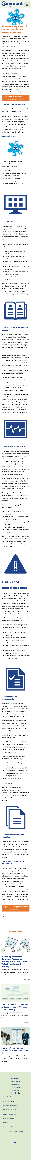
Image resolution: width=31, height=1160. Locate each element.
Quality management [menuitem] (9, 1114)
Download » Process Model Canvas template (15, 98)
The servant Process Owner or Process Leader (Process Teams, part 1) (14, 1007)
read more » (27, 979)
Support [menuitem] (5, 1123)
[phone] (19, 1093)
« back (3, 916)
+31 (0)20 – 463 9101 (15, 1087)
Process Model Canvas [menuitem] (10, 1106)
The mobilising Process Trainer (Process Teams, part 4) (15, 1050)
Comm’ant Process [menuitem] (9, 1097)
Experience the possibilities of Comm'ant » (15, 908)
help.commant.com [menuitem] (9, 1127)
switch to (15, 1142)
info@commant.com (15, 1090)
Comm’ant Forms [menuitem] (8, 1101)
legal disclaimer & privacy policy (15, 1137)
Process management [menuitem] (9, 1110)
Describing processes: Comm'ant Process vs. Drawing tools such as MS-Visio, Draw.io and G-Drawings (14, 961)
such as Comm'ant (20, 884)
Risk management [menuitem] (8, 1118)
